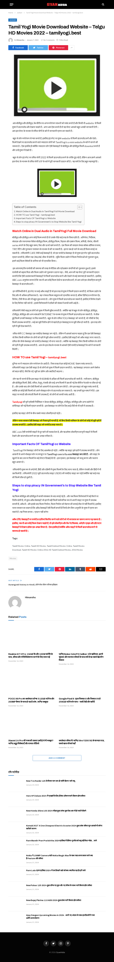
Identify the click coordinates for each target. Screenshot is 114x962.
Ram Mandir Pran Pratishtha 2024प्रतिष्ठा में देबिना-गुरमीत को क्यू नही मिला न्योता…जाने (61, 840)
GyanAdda (60, 952)
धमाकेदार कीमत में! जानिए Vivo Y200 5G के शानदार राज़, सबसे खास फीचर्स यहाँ (81, 742)
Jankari (12, 20)
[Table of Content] (79, 207)
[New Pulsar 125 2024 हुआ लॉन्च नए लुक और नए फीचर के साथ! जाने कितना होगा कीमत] (16, 889)
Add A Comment (57, 758)
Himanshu (20, 40)
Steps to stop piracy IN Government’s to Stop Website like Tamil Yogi (48, 221)
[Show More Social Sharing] (71, 47)
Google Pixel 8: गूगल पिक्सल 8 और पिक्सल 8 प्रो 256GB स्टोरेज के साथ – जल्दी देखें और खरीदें (80, 700)
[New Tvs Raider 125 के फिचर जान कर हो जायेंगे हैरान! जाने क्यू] (16, 784)
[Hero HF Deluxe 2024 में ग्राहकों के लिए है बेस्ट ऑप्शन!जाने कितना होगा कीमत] (16, 799)
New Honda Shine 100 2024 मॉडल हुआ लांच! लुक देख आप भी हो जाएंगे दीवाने (56, 811)
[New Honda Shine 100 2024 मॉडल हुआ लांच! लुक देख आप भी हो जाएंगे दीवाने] (16, 814)
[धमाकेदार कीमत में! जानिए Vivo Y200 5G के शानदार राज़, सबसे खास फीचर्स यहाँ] (82, 724)
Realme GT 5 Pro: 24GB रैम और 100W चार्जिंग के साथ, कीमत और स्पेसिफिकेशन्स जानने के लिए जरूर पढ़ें (30, 655)
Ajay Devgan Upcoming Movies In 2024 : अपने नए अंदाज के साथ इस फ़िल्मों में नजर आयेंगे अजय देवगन (60, 916)
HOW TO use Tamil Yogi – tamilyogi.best (35, 214)
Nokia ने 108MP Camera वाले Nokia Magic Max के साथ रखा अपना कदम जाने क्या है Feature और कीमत (59, 857)
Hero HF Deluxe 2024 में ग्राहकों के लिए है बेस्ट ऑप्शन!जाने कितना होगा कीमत (55, 796)
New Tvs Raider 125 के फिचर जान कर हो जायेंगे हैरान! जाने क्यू (50, 781)
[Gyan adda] (57, 4)
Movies (13, 558)
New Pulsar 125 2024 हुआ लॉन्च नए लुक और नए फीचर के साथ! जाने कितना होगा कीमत (59, 885)
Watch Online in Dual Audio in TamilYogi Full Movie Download (45, 211)
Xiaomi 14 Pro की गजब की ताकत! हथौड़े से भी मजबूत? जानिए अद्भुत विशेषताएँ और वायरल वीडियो (30, 742)
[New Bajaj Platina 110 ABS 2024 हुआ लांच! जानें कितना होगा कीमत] (16, 904)
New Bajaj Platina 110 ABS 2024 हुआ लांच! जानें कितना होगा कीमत (53, 900)
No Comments (49, 40)
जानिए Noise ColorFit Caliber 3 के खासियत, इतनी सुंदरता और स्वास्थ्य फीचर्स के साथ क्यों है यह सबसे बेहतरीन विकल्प (81, 657)
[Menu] (11, 4)
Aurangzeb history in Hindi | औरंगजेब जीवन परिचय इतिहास (32, 585)
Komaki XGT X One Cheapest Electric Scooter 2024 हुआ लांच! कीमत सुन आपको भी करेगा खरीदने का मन (64, 827)
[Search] (102, 4)
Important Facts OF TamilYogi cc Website (36, 218)
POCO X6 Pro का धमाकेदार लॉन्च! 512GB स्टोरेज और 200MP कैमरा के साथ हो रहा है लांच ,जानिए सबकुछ (31, 700)
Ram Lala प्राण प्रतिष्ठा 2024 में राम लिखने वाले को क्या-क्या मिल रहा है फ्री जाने (56, 870)
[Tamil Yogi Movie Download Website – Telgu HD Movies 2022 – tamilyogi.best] (57, 85)
